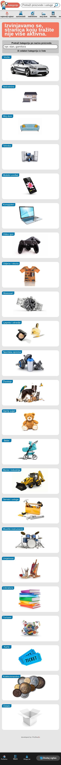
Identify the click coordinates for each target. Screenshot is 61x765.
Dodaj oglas (49, 758)
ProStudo (36, 737)
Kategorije (13, 5)
